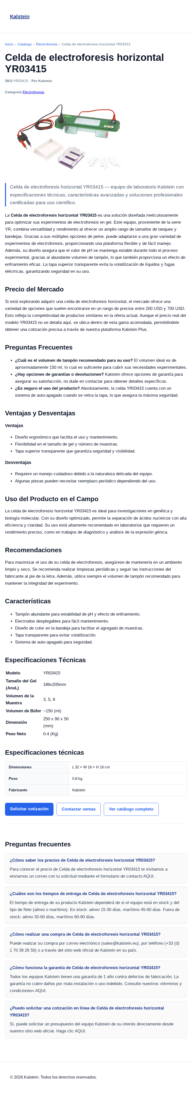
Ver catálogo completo (131, 809)
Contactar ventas (79, 809)
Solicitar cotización (29, 809)
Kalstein (20, 16)
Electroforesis (33, 92)
